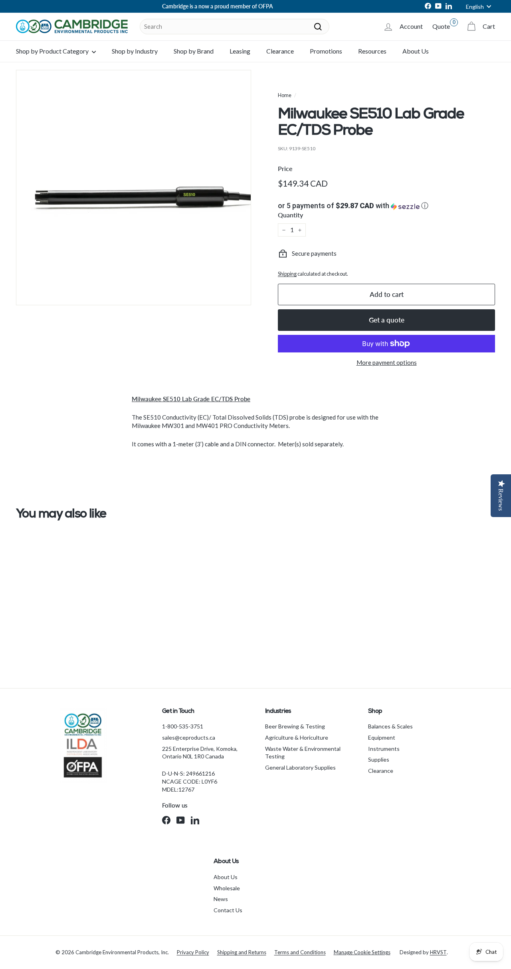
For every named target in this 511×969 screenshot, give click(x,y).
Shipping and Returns (241, 952)
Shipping (287, 274)
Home (284, 95)
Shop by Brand (194, 51)
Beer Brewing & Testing (295, 726)
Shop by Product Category (53, 51)
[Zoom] (133, 187)
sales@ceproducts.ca (188, 737)
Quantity (290, 215)
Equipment (381, 737)
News (221, 898)
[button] (386, 206)
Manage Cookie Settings (362, 952)
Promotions (326, 51)
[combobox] (234, 26)
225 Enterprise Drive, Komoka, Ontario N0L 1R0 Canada (200, 752)
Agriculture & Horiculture (296, 737)
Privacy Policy (193, 952)
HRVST (438, 952)
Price (285, 168)
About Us (415, 51)
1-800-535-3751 (182, 726)
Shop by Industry (135, 51)
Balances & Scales (390, 726)
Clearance (280, 51)
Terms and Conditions (300, 952)
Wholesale (227, 888)
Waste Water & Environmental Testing (303, 752)
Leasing (240, 51)
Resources (372, 51)
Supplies (378, 759)
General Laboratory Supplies (300, 767)
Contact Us (228, 910)
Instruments (384, 748)
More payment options (387, 362)
